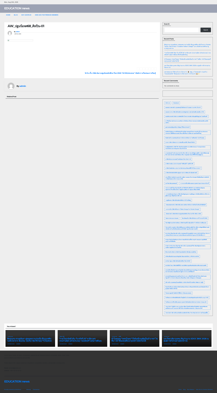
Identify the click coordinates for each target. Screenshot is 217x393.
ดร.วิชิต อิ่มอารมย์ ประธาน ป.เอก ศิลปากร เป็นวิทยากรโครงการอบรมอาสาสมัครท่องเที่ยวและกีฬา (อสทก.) (186, 121)
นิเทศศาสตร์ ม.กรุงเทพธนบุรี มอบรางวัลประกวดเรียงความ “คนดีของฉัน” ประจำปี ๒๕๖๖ (184, 137)
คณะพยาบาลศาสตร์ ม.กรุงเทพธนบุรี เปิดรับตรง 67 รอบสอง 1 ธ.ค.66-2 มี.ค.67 (183, 107)
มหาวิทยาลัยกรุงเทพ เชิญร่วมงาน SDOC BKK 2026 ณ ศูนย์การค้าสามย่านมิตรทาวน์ (186, 339)
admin (18, 31)
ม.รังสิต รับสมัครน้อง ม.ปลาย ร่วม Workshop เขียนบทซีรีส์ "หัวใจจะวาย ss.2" (183, 168)
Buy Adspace (26, 15)
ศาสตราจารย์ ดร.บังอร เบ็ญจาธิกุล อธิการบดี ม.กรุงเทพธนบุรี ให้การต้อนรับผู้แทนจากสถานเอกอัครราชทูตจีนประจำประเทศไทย (185, 246)
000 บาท (167, 103)
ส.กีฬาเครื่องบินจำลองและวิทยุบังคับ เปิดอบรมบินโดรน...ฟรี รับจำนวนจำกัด (182, 256)
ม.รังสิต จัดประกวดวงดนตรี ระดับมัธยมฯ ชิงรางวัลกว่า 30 (178, 159)
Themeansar (36, 389)
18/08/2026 (115, 344)
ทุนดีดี (120, 336)
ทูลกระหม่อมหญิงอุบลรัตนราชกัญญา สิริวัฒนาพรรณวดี (177, 127)
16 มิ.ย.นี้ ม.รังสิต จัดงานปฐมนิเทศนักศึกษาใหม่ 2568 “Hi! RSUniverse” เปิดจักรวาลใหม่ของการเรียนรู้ (120, 73)
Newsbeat (176, 103)
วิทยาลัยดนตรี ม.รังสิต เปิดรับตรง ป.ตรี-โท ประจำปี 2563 (194, 218)
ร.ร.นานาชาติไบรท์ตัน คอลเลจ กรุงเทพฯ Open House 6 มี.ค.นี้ (194, 183)
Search (167, 24)
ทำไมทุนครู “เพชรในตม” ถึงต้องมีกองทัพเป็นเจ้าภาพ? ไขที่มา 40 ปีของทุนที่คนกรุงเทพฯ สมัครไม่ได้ (134, 339)
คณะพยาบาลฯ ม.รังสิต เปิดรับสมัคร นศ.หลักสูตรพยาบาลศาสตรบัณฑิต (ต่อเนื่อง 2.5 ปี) (184, 112)
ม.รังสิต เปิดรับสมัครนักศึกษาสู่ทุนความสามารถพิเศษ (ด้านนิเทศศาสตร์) (181, 172)
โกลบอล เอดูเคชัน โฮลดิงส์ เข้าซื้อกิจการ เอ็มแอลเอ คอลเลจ (178, 293)
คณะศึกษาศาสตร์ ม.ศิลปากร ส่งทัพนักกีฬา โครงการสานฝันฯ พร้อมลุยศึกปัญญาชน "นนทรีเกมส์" (186, 116)
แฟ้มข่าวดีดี (62, 336)
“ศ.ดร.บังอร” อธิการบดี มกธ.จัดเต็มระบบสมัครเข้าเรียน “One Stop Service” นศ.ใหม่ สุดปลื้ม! (186, 312)
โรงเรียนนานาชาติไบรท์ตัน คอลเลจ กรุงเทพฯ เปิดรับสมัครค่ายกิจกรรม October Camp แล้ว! (186, 302)
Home (8, 15)
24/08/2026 (11, 344)
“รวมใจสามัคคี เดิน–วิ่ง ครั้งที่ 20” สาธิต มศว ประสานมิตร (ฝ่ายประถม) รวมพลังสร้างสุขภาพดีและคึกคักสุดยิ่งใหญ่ (80, 340)
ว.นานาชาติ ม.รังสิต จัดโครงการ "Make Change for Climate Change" (182, 209)
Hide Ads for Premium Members (46, 15)
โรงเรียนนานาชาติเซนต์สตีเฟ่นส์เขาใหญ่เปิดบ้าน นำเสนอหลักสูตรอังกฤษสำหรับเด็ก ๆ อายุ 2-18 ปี (186, 297)
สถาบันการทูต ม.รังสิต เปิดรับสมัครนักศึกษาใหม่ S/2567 (177, 261)
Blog (16, 15)
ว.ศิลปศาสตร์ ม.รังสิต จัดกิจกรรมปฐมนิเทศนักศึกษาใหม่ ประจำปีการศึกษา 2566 (183, 213)
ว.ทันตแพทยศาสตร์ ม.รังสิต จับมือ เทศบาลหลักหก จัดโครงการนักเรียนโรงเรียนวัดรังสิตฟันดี (185, 204)
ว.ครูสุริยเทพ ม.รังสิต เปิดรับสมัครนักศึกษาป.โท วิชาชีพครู (178, 200)
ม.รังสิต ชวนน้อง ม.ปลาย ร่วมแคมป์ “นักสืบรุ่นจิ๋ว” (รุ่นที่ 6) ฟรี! (179, 163)
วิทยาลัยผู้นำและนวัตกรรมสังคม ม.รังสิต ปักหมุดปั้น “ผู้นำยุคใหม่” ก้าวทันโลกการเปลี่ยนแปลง (185, 222)
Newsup (28, 389)
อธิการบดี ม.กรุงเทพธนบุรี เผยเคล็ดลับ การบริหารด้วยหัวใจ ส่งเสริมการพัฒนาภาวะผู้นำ (184, 282)
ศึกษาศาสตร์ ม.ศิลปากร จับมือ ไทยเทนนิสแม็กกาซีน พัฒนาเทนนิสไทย (180, 252)
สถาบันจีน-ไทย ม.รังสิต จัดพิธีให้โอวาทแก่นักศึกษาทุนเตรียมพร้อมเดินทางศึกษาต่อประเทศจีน (185, 265)
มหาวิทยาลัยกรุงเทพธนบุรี (171, 183)
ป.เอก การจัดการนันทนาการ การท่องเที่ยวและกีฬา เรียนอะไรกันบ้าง (180, 142)
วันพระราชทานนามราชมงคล (171, 218)
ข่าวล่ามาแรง (10, 336)
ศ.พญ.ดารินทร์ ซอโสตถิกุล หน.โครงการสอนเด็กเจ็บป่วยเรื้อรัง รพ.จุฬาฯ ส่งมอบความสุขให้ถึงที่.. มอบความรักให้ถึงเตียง (186, 240)
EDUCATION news (16, 8)
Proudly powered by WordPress (12, 389)
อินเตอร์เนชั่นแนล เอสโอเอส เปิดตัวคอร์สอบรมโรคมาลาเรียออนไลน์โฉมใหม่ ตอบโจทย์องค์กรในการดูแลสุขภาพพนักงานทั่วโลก (187, 287)
